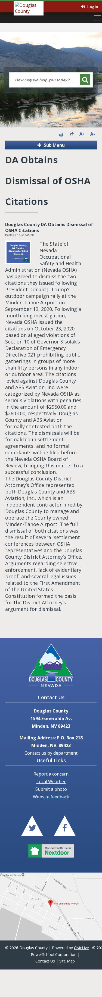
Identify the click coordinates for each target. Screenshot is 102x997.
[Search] (85, 79)
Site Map (67, 961)
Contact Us (45, 961)
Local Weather (51, 782)
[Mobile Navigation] (97, 17)
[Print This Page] (61, 133)
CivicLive (81, 947)
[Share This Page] (71, 133)
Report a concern (51, 774)
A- (92, 134)
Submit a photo (51, 789)
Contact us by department (51, 753)
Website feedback (51, 797)
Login (92, 7)
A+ (82, 134)
